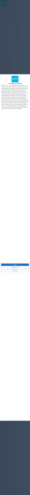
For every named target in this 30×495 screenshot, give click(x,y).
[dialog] (15, 247)
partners (9, 85)
